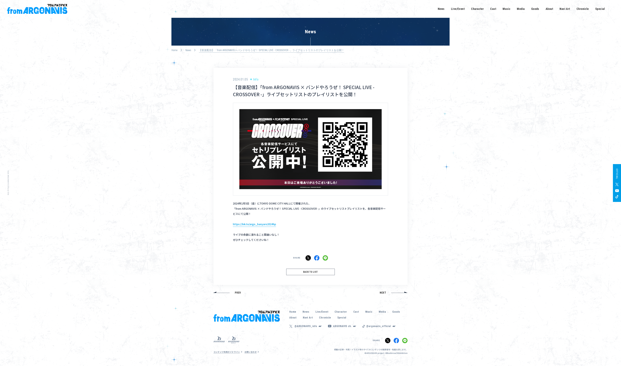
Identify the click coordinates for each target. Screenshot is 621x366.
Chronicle (583, 9)
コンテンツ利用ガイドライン (226, 351)
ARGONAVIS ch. (342, 326)
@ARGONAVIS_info (305, 326)
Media (521, 9)
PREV (238, 292)
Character (477, 9)
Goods (535, 9)
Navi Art (565, 9)
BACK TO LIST (310, 272)
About (549, 9)
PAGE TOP (613, 354)
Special (600, 9)
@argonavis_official (378, 326)
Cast (493, 9)
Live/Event (458, 9)
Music (506, 9)
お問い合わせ (251, 351)
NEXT (383, 292)
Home (174, 50)
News (441, 9)
